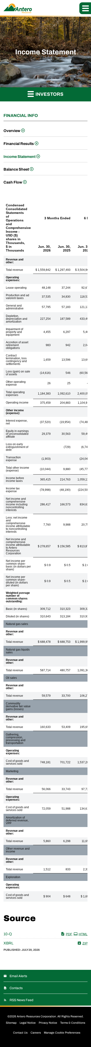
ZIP (85, 943)
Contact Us (20, 1032)
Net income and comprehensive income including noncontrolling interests (17, 504)
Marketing (12, 771)
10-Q (8, 934)
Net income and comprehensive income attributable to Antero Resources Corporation (18, 546)
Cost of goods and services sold (17, 762)
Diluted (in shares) (17, 616)
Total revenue (14, 269)
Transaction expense (13, 459)
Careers (36, 1032)
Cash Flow (13, 182)
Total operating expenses (15, 393)
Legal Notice (28, 1022)
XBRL (9, 943)
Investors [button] (49, 94)
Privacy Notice (48, 1022)
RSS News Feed (21, 1000)
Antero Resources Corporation (36, 1016)
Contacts (16, 988)
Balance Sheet (16, 169)
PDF (69, 934)
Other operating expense (16, 383)
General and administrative (15, 307)
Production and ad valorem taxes (17, 297)
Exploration (13, 877)
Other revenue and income (18, 850)
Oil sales (11, 677)
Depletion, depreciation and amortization (16, 319)
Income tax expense (13, 490)
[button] (85, 8)
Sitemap (11, 1022)
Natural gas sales (17, 624)
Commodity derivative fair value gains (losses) (18, 706)
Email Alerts (18, 976)
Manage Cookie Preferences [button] (62, 1032)
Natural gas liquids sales (18, 651)
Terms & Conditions (72, 1022)
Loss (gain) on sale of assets (18, 373)
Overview (12, 131)
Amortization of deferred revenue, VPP (17, 820)
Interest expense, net (17, 422)
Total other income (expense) (17, 469)
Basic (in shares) (16, 608)
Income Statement (19, 157)
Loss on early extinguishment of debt (17, 447)
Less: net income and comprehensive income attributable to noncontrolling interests (18, 524)
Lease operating (16, 287)
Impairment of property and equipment (14, 332)
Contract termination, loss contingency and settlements (16, 359)
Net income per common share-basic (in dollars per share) (18, 565)
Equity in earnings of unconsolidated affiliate (17, 434)
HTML (83, 934)
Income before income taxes (15, 479)
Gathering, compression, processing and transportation (15, 738)
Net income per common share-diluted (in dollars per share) (17, 581)
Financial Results (19, 144)
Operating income (17, 402)
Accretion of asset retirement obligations (17, 345)
